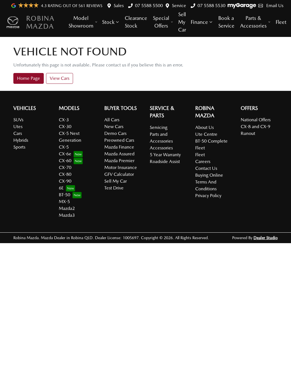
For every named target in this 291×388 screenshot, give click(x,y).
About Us (204, 127)
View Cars (59, 78)
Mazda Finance (119, 147)
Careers (202, 161)
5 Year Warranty (165, 154)
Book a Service (226, 22)
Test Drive (114, 188)
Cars (17, 133)
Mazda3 (67, 215)
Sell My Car (182, 22)
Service (179, 5)
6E (61, 188)
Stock (108, 22)
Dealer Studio (265, 237)
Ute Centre (206, 134)
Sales (119, 5)
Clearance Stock (136, 22)
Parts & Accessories (253, 22)
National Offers (256, 119)
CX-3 (64, 119)
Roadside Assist (165, 161)
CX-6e (65, 154)
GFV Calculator (119, 174)
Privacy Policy (208, 195)
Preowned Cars (119, 140)
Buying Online (209, 175)
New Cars (113, 126)
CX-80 (65, 174)
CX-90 (65, 181)
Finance (199, 22)
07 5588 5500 (149, 5)
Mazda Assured (119, 154)
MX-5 (64, 201)
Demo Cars (115, 133)
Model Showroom (80, 22)
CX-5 (64, 147)
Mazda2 (67, 208)
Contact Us (206, 168)
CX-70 (65, 167)
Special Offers (161, 22)
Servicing (158, 127)
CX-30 (65, 126)
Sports (19, 147)
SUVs (18, 119)
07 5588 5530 (211, 5)
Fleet (281, 22)
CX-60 (65, 160)
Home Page (28, 78)
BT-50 (64, 194)
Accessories (161, 148)
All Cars (111, 119)
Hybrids (20, 140)
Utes (17, 126)
